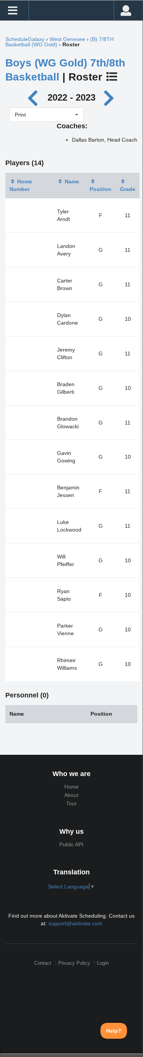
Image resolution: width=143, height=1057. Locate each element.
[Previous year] (34, 97)
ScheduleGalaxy (24, 39)
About (71, 795)
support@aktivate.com (75, 923)
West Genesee (67, 39)
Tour (71, 803)
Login (103, 963)
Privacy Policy (74, 963)
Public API (71, 844)
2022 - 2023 (71, 97)
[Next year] (109, 97)
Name (72, 181)
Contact (42, 963)
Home (71, 787)
